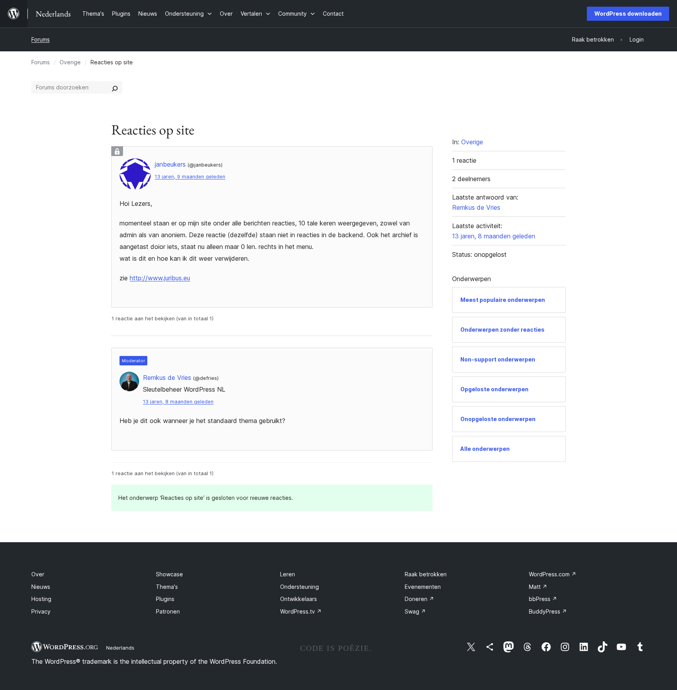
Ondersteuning (299, 586)
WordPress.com (552, 574)
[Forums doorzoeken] (114, 87)
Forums (40, 39)
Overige (70, 62)
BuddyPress (548, 611)
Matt (538, 586)
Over (37, 574)
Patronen (168, 611)
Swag (415, 611)
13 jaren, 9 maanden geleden (190, 177)
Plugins (165, 599)
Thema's (167, 586)
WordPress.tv (301, 611)
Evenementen (423, 586)
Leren (287, 574)
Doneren (419, 599)
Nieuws (40, 586)
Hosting (41, 599)
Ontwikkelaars (298, 599)
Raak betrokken (426, 574)
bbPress (543, 599)
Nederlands (120, 648)
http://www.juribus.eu (160, 278)
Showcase (169, 574)
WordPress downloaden (628, 13)
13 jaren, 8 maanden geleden (178, 402)
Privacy (41, 611)
